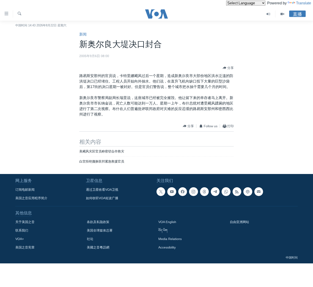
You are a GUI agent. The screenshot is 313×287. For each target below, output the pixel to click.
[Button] (228, 68)
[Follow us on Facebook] (182, 191)
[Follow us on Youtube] (171, 191)
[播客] (247, 191)
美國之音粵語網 (98, 247)
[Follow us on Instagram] (193, 191)
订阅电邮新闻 (25, 189)
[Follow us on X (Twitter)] (160, 191)
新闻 (83, 34)
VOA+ (19, 239)
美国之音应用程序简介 (31, 198)
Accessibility (167, 247)
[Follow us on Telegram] (215, 191)
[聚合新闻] (237, 191)
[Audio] (268, 14)
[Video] (282, 14)
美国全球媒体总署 (100, 230)
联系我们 (21, 230)
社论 (90, 239)
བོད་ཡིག (162, 230)
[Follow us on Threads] (204, 191)
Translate (303, 3)
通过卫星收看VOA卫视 (102, 189)
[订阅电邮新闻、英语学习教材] (258, 191)
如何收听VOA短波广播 (102, 198)
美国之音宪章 (25, 247)
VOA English (167, 222)
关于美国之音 (25, 222)
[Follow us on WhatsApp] (226, 191)
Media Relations (170, 239)
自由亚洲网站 (239, 222)
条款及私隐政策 (98, 222)
